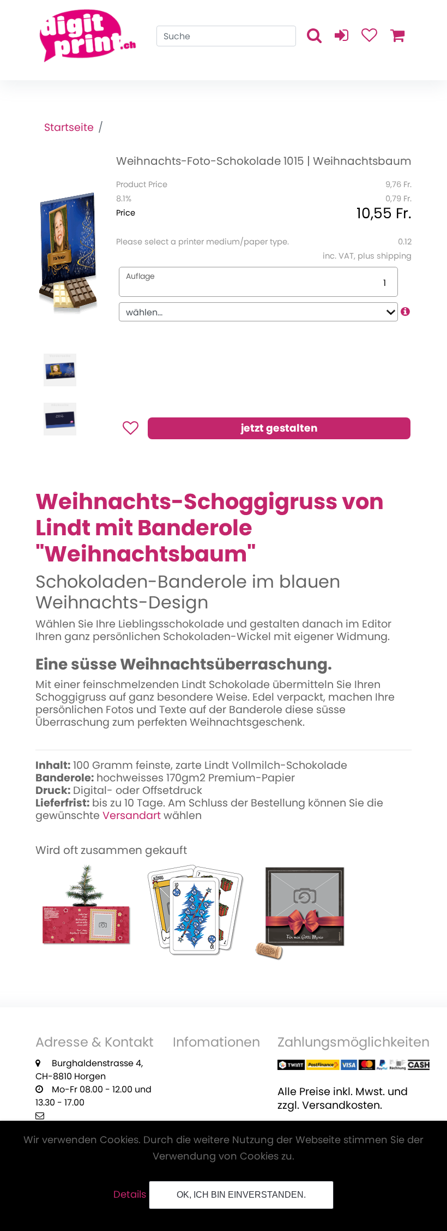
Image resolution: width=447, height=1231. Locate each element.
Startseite (69, 127)
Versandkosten (341, 1105)
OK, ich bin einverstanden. (241, 1194)
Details (129, 1194)
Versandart (131, 815)
